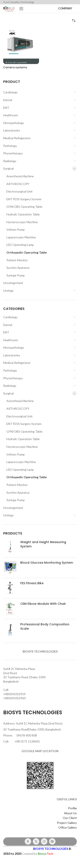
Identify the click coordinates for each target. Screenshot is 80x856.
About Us (70, 813)
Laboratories (11, 130)
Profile (72, 808)
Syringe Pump (15, 275)
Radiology (9, 161)
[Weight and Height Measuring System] (10, 547)
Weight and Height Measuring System (43, 544)
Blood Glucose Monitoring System (46, 563)
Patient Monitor (17, 260)
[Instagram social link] (44, 841)
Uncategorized (13, 283)
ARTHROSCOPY (17, 184)
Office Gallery (67, 827)
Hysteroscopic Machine (22, 222)
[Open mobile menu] (21, 8)
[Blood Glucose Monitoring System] (10, 568)
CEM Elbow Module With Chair (43, 604)
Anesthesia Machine (20, 176)
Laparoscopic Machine (21, 237)
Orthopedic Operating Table (26, 252)
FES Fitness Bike (32, 583)
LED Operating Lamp (20, 244)
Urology (8, 290)
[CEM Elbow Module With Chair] (10, 609)
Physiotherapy (13, 153)
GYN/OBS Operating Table (24, 206)
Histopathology (13, 123)
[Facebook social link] (28, 841)
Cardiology (10, 92)
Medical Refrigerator (17, 138)
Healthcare (10, 115)
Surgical (8, 168)
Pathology (10, 146)
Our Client (70, 818)
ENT (6, 107)
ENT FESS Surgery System (23, 199)
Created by (37, 853)
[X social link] (36, 841)
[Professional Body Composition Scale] (10, 629)
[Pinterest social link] (52, 841)
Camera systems (15, 67)
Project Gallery (67, 823)
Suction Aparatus (18, 267)
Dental (7, 100)
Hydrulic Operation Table (23, 214)
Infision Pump (15, 229)
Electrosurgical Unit (19, 191)
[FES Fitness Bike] (10, 588)
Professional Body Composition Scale (44, 626)
